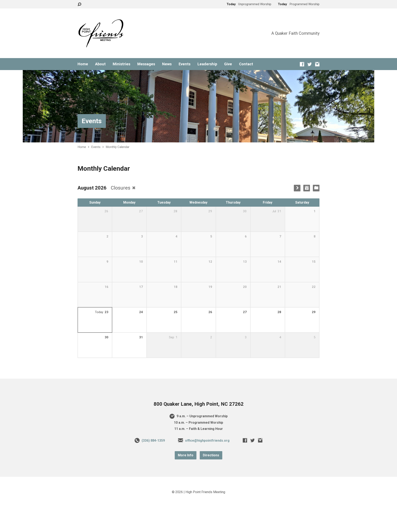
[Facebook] (302, 64)
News (167, 64)
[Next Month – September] (297, 188)
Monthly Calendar (117, 147)
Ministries (121, 64)
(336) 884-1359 (153, 440)
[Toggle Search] (79, 4)
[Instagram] (317, 64)
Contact (246, 64)
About (100, 64)
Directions (211, 455)
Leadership (207, 64)
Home (83, 64)
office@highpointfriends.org (207, 440)
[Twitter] (309, 64)
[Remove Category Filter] (133, 187)
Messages (146, 64)
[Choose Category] (316, 188)
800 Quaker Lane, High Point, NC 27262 (199, 404)
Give (228, 64)
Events (184, 64)
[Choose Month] (306, 188)
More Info (185, 455)
